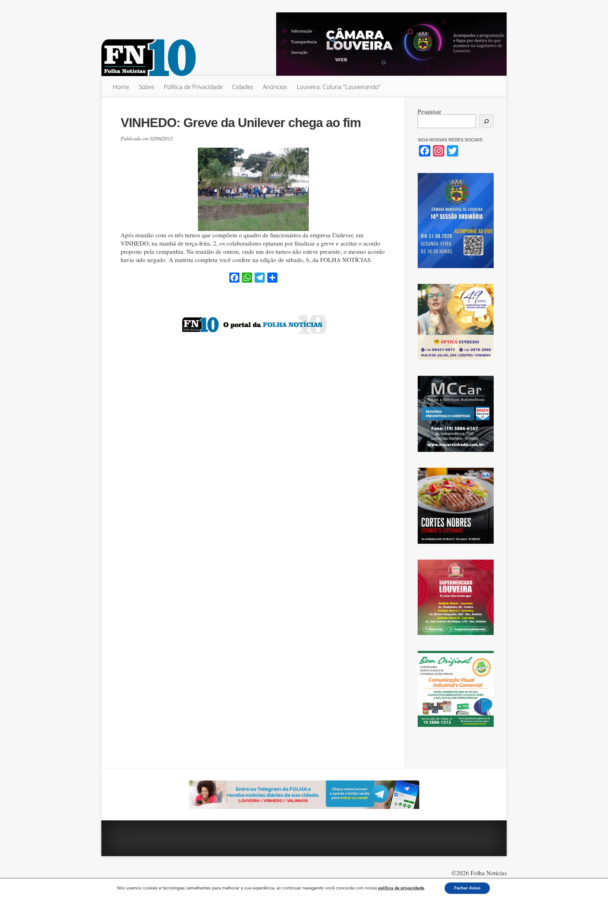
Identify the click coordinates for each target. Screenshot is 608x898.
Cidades (242, 86)
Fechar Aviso (467, 888)
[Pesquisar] (486, 121)
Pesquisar (429, 111)
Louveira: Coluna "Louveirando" (339, 86)
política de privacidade (401, 888)
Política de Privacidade (193, 86)
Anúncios (275, 86)
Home (121, 86)
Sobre (146, 86)
